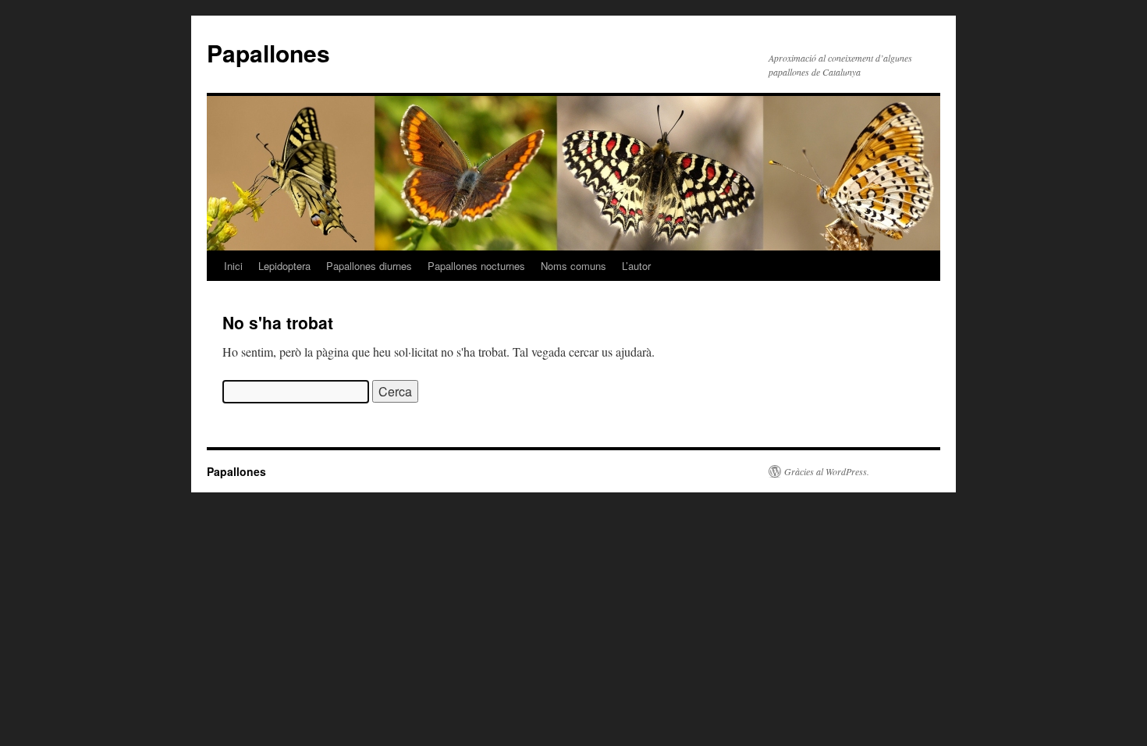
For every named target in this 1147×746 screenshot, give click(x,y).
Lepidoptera (284, 265)
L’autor (636, 265)
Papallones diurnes (369, 265)
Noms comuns (573, 265)
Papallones (268, 52)
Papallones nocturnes (476, 265)
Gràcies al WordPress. (826, 471)
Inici (233, 265)
